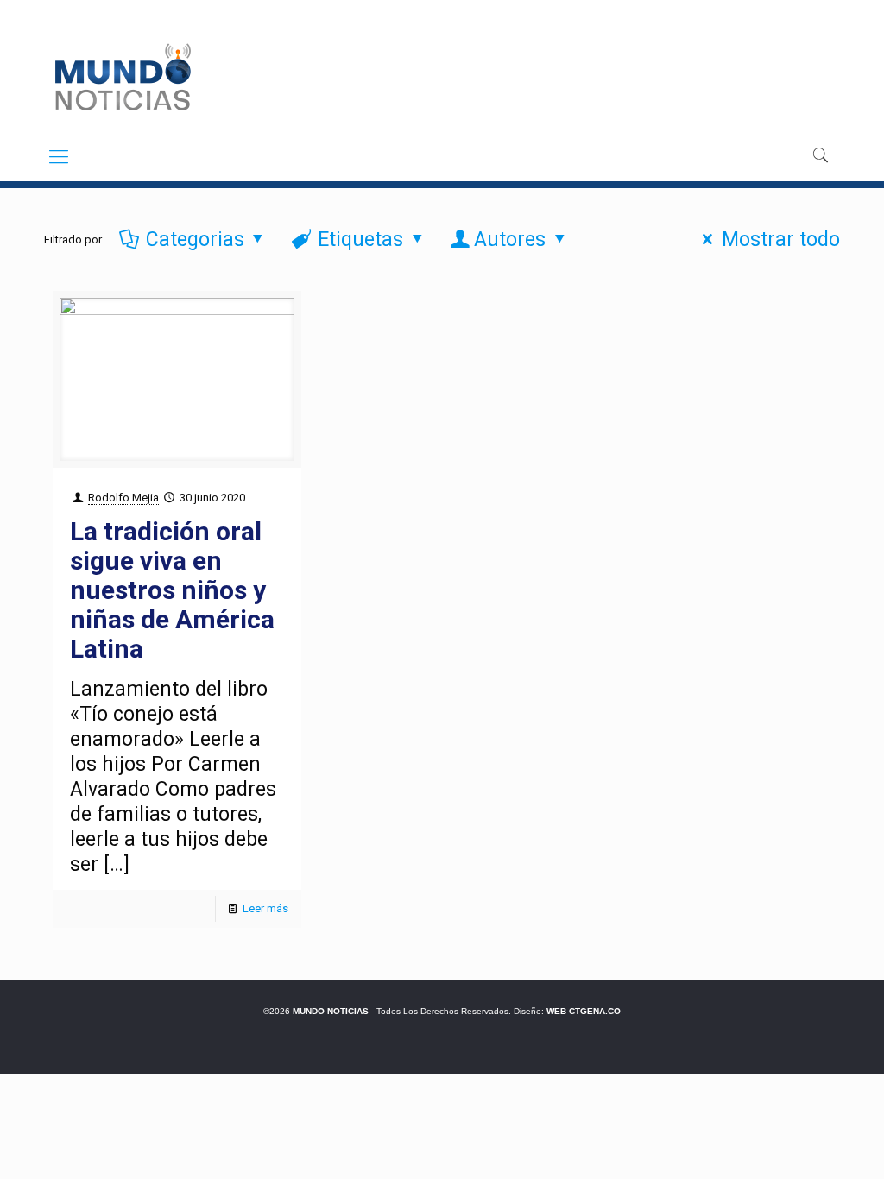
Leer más (265, 908)
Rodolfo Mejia (123, 497)
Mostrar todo (780, 239)
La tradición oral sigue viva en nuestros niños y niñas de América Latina (172, 590)
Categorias (195, 239)
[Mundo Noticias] (121, 77)
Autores (510, 239)
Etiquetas (360, 239)
